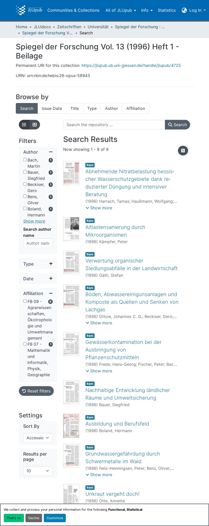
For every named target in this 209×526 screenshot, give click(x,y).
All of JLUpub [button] (119, 10)
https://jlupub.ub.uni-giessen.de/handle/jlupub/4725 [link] (131, 65)
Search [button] (179, 124)
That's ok (14, 518)
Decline (33, 518)
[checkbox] (25, 159)
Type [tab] (92, 108)
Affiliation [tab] (135, 108)
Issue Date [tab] (52, 108)
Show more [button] (34, 221)
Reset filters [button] (38, 390)
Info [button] (145, 10)
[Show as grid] (34, 124)
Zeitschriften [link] (69, 26)
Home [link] (21, 26)
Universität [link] (98, 26)
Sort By (31, 426)
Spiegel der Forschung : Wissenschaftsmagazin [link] (140, 26)
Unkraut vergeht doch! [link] (112, 494)
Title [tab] (74, 108)
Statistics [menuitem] (167, 10)
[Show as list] (24, 124)
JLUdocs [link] (42, 26)
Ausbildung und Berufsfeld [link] (117, 424)
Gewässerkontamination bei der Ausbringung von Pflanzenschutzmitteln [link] (123, 349)
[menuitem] (120, 10)
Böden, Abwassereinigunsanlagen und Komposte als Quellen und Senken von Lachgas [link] (132, 302)
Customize (55, 518)
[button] (29, 10)
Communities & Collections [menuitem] (73, 10)
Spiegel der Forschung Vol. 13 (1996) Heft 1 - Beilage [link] (47, 32)
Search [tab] (26, 108)
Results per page (35, 456)
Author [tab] (111, 108)
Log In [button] (196, 10)
